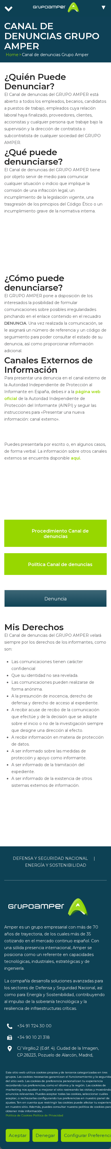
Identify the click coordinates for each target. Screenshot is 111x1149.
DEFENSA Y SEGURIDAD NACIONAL (50, 858)
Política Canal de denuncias (59, 564)
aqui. (76, 458)
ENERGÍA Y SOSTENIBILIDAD (55, 865)
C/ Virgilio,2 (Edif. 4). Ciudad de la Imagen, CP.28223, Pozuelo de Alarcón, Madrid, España (58, 1055)
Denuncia (55, 599)
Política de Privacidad (48, 1115)
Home (12, 54)
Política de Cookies (19, 1115)
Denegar (45, 1135)
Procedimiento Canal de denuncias (60, 533)
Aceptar (17, 1135)
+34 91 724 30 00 (34, 1025)
